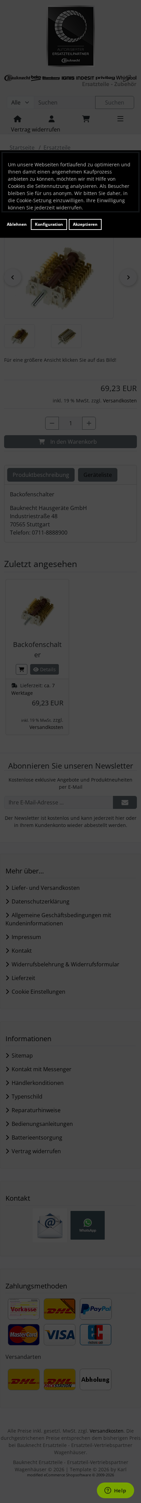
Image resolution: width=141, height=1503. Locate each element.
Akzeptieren (85, 224)
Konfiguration (49, 224)
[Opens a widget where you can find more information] (115, 1491)
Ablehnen (17, 224)
